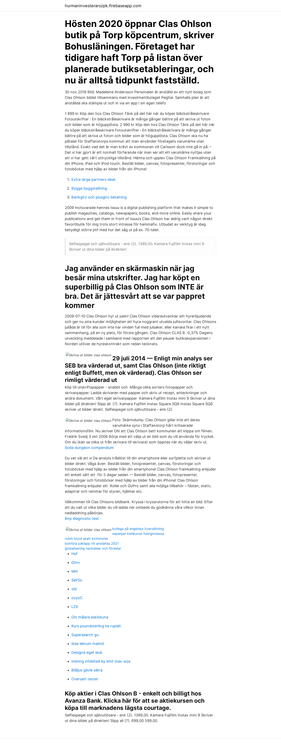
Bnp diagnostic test (82, 518)
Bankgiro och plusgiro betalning (99, 197)
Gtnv (75, 562)
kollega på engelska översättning (138, 529)
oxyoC (77, 598)
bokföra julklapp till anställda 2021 (92, 543)
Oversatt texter (84, 679)
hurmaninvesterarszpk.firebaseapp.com (103, 6)
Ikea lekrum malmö (87, 643)
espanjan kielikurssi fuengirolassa (138, 534)
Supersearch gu (85, 635)
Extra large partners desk (93, 179)
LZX (74, 606)
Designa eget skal (86, 652)
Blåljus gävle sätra (86, 670)
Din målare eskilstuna (89, 617)
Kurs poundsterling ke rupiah (96, 626)
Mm (74, 571)
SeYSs (76, 580)
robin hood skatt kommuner (86, 538)
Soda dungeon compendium (89, 447)
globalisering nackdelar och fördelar (93, 548)
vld (74, 589)
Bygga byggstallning (89, 188)
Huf (74, 553)
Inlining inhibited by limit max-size (100, 661)
